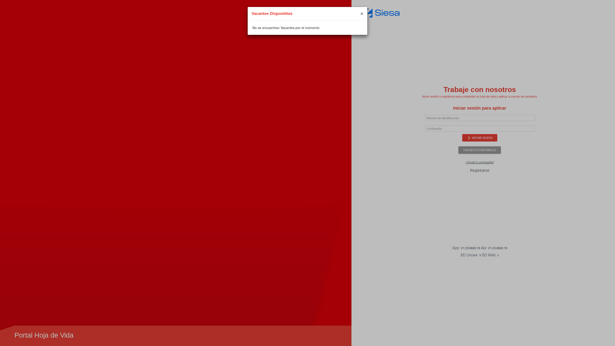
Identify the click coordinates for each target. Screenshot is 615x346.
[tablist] (307, 27)
